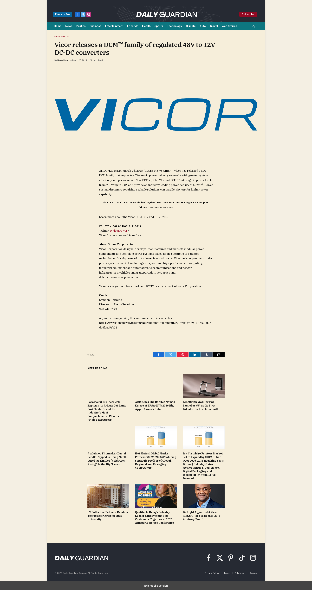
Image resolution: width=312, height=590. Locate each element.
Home (57, 26)
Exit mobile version (156, 585)
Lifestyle (132, 26)
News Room (63, 60)
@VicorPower (118, 230)
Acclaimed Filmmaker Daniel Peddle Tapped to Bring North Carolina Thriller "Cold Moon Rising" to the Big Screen (107, 459)
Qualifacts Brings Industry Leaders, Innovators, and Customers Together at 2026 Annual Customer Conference (154, 517)
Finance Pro (62, 14)
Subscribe (248, 14)
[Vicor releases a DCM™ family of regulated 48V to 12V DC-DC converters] (156, 114)
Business (95, 26)
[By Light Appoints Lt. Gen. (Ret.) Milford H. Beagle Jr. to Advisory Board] (204, 496)
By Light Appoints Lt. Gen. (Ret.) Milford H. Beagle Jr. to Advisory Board (201, 516)
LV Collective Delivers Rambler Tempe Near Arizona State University (107, 516)
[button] (254, 26)
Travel (214, 26)
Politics (81, 26)
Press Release (61, 37)
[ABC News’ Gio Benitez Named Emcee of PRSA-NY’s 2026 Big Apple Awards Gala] (156, 386)
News (68, 26)
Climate (191, 26)
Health (146, 26)
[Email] (61, 209)
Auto (203, 26)
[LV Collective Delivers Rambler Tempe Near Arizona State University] (108, 496)
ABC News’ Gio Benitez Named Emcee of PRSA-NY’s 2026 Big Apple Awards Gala (155, 405)
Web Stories (229, 26)
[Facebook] (61, 179)
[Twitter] (61, 186)
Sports (159, 26)
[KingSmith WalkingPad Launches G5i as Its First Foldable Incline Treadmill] (204, 386)
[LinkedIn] (61, 194)
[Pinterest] (61, 201)
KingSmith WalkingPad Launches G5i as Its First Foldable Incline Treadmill (200, 405)
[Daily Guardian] (166, 14)
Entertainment (114, 26)
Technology (174, 26)
